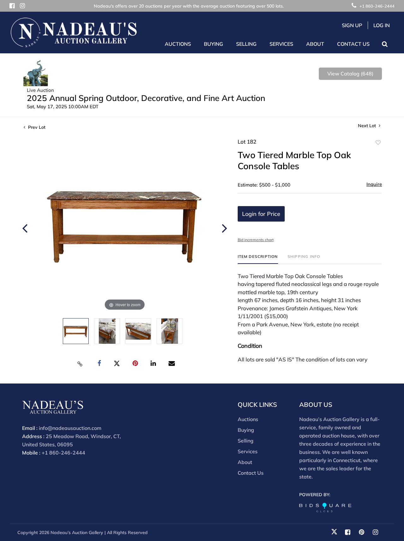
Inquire (374, 184)
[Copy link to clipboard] (80, 363)
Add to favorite (378, 142)
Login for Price (261, 213)
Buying (246, 430)
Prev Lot (36, 127)
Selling (245, 440)
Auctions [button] (178, 44)
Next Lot (367, 125)
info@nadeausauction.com (70, 428)
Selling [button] (246, 44)
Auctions (248, 419)
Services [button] (281, 44)
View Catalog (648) (350, 73)
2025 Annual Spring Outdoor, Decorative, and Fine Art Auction (146, 98)
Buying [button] (213, 44)
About (245, 462)
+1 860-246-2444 (377, 6)
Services (248, 451)
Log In (381, 25)
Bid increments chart (256, 239)
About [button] (315, 44)
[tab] (258, 259)
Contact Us (353, 44)
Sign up (352, 25)
